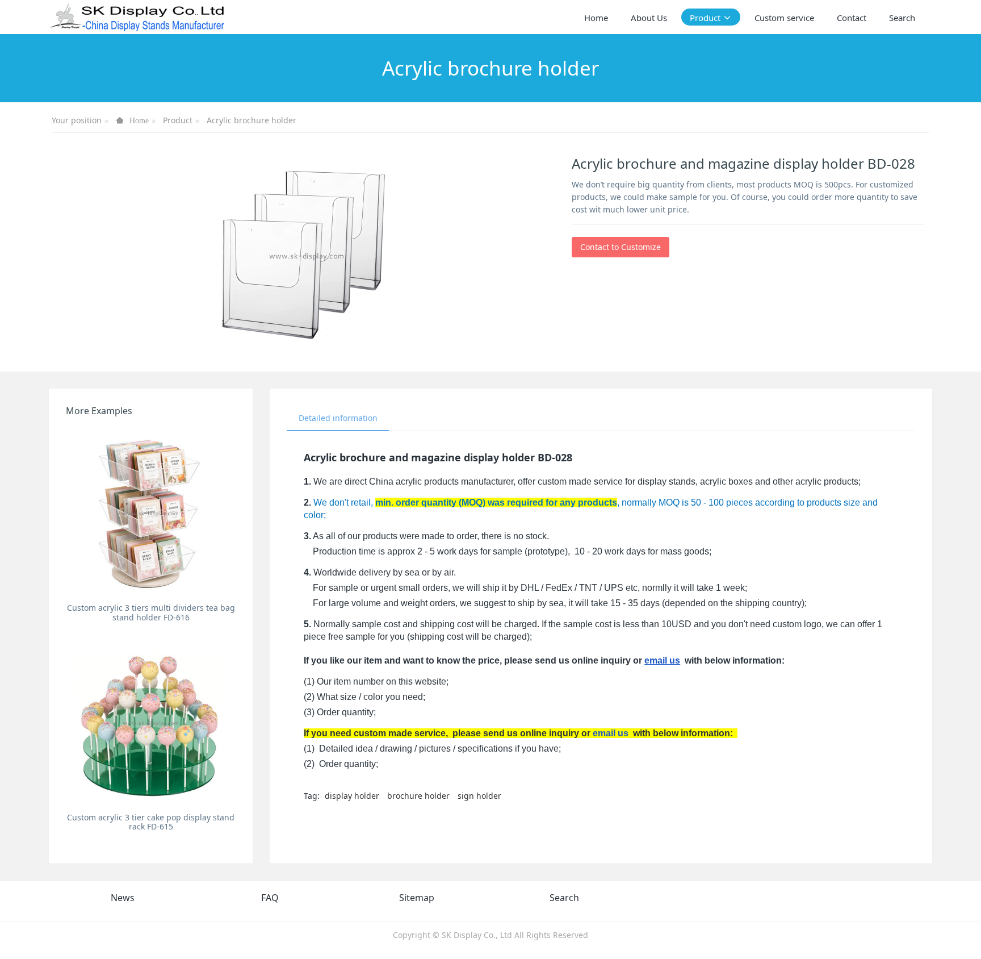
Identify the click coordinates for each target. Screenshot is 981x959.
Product (177, 120)
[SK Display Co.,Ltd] (138, 17)
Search (564, 897)
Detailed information (338, 417)
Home (596, 17)
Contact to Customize (620, 246)
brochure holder (418, 795)
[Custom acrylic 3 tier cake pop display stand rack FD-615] (151, 722)
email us (662, 660)
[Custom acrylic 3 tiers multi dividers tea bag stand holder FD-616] (151, 513)
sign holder (479, 795)
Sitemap (416, 897)
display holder (352, 795)
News (123, 897)
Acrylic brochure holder (251, 120)
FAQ (270, 897)
